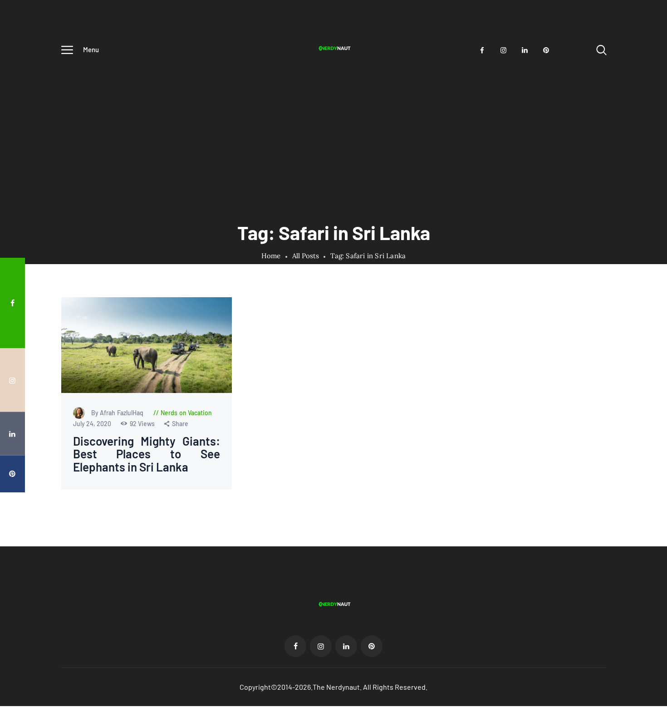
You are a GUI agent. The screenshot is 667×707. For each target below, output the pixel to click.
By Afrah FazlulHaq (118, 413)
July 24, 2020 (93, 423)
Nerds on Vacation (186, 413)
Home (271, 256)
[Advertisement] (333, 130)
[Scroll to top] (646, 371)
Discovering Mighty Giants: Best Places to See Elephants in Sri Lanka (147, 454)
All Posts (305, 255)
